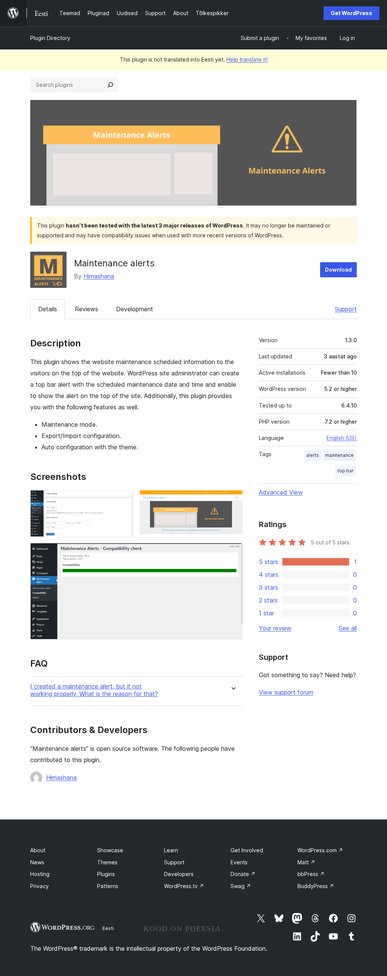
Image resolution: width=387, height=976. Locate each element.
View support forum (286, 692)
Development (134, 309)
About (37, 850)
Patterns (107, 886)
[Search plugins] (110, 84)
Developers (179, 874)
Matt (306, 862)
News (37, 862)
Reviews (86, 309)
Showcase (110, 850)
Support (346, 309)
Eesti (108, 928)
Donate (243, 874)
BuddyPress (315, 886)
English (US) (342, 438)
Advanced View (281, 492)
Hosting (40, 874)
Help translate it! (247, 59)
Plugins (106, 874)
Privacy (39, 886)
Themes (107, 862)
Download (338, 269)
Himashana (99, 276)
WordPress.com (320, 850)
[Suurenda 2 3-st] (232, 500)
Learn (171, 850)
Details (47, 309)
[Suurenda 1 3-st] (123, 500)
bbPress (311, 874)
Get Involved (247, 850)
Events (239, 862)
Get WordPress (351, 13)
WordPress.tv (184, 886)
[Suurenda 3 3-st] (232, 553)
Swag (241, 886)
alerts (312, 455)
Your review (275, 628)
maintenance (339, 455)
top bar (345, 470)
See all (348, 628)
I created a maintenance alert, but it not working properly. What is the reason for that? (94, 690)
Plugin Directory (50, 38)
